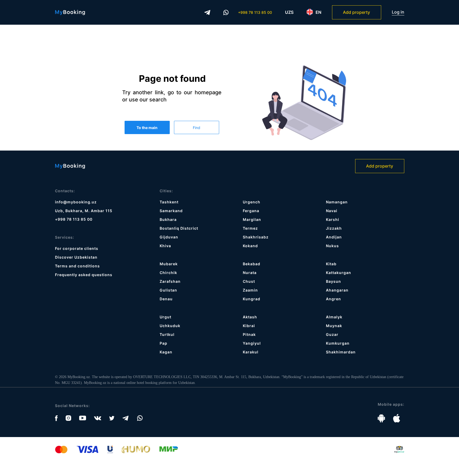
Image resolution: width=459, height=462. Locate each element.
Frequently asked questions (83, 274)
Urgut (165, 317)
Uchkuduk (170, 325)
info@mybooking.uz (76, 202)
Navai (331, 210)
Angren (333, 299)
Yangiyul (252, 343)
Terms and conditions (77, 266)
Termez (250, 228)
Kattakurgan (338, 272)
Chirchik (168, 272)
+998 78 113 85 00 (255, 12)
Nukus (332, 245)
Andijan (334, 237)
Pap (163, 343)
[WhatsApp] (226, 12)
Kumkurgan (338, 343)
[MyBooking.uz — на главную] (70, 12)
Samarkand (171, 210)
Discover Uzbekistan (76, 257)
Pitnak (249, 334)
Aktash (250, 317)
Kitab (331, 264)
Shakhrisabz (256, 237)
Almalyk (334, 317)
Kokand (250, 245)
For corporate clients (76, 248)
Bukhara (168, 219)
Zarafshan (170, 281)
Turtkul (167, 334)
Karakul (250, 352)
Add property (356, 12)
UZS (289, 12)
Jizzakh (334, 228)
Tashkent (169, 202)
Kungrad (251, 299)
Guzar (332, 334)
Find (196, 127)
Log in (398, 12)
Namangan (337, 202)
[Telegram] (207, 12)
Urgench (251, 202)
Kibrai (249, 325)
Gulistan (168, 290)
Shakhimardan (341, 352)
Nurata (250, 272)
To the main (147, 127)
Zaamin (250, 290)
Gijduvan (169, 237)
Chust (249, 281)
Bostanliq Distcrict (179, 228)
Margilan (252, 219)
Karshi (332, 219)
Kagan (166, 352)
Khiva (165, 245)
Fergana (251, 210)
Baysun (333, 281)
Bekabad (251, 264)
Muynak (334, 325)
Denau (166, 299)
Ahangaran (337, 290)
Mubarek (169, 264)
